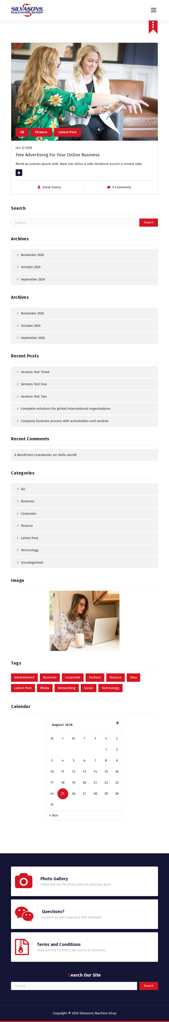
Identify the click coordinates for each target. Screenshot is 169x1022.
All (22, 132)
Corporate (28, 514)
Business (27, 501)
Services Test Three (35, 372)
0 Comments (121, 187)
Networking (66, 688)
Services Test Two (34, 396)
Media (44, 688)
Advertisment (24, 677)
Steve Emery (51, 187)
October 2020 (30, 267)
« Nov (53, 815)
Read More (24, 173)
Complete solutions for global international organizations (65, 409)
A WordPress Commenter (33, 455)
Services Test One (34, 384)
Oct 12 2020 (24, 148)
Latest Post (67, 132)
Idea (133, 677)
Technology (30, 550)
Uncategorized (32, 562)
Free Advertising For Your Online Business (58, 154)
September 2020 (33, 279)
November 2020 (32, 255)
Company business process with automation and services (64, 421)
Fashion (95, 677)
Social (88, 688)
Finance (41, 132)
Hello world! (67, 455)
